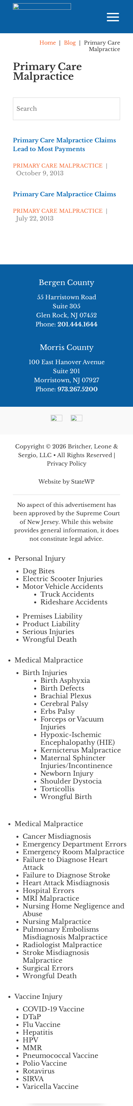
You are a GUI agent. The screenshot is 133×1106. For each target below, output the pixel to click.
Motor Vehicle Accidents (63, 586)
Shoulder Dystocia (71, 781)
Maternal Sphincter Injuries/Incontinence (76, 762)
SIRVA (33, 1079)
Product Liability (51, 624)
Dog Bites (39, 571)
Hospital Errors (48, 891)
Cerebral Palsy (64, 704)
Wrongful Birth (66, 797)
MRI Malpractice (51, 898)
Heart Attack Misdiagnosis (66, 883)
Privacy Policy (67, 463)
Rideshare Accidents (73, 602)
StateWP (83, 481)
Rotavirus (39, 1071)
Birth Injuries (45, 673)
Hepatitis (38, 1032)
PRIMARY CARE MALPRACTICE (58, 165)
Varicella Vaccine (50, 1087)
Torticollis (57, 789)
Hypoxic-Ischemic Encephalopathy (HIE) (77, 738)
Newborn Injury (67, 773)
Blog (70, 42)
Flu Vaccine (41, 1025)
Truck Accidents (67, 594)
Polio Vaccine (45, 1063)
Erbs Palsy (57, 711)
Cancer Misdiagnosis (57, 836)
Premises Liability (53, 616)
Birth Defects (62, 688)
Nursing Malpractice (57, 922)
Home (47, 42)
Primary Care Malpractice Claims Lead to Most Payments (64, 145)
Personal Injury (40, 558)
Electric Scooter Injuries (63, 579)
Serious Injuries (48, 632)
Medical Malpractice (49, 660)
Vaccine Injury (39, 996)
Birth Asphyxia (65, 680)
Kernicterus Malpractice (80, 750)
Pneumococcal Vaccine (60, 1056)
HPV (30, 1040)
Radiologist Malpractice (62, 945)
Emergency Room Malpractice (73, 852)
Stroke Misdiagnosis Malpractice (56, 956)
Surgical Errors (48, 968)
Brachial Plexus (65, 696)
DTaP (32, 1017)
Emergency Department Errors (75, 844)
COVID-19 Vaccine (53, 1009)
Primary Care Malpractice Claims (64, 194)
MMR (32, 1048)
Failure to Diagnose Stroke (66, 875)
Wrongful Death (50, 639)
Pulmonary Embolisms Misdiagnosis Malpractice (65, 933)
